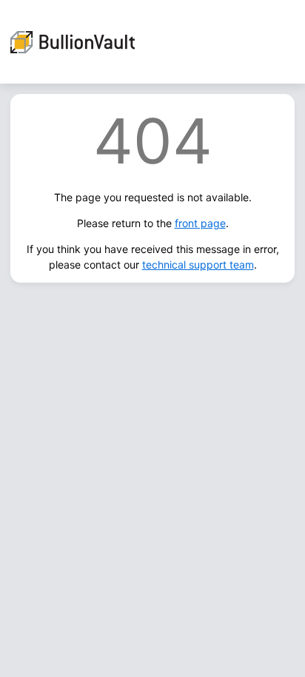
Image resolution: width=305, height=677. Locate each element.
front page (200, 223)
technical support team (198, 264)
